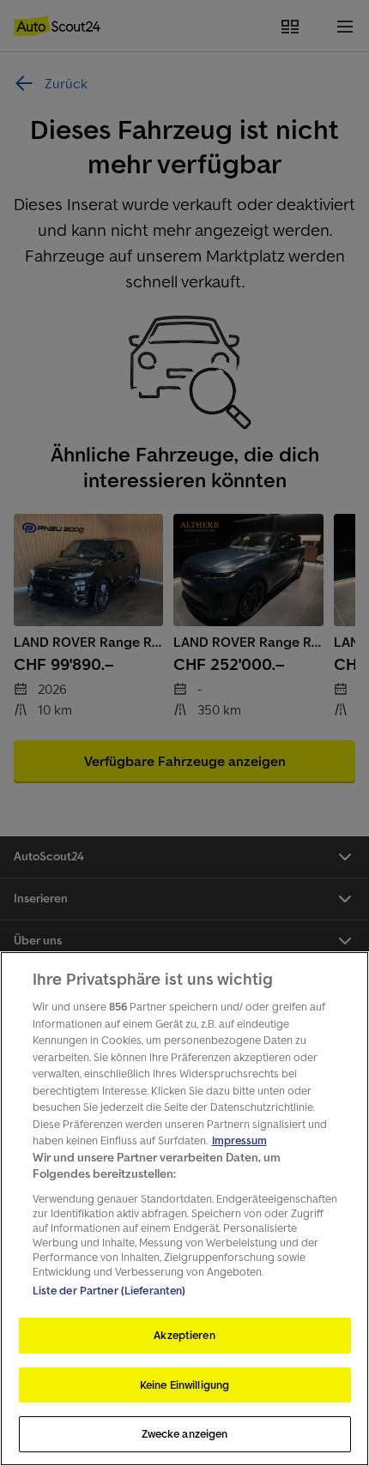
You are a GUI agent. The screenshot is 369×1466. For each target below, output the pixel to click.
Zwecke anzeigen (185, 1434)
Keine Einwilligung (184, 1385)
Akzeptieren (184, 1335)
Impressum (239, 1140)
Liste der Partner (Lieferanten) (109, 1290)
